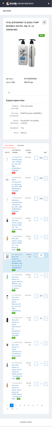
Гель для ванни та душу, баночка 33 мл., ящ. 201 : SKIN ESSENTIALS (16, 304)
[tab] (9, 92)
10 (12, 409)
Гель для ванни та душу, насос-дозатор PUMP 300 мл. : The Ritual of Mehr (17, 392)
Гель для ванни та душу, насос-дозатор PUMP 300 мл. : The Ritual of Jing (17, 371)
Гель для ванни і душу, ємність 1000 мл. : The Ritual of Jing (17, 225)
